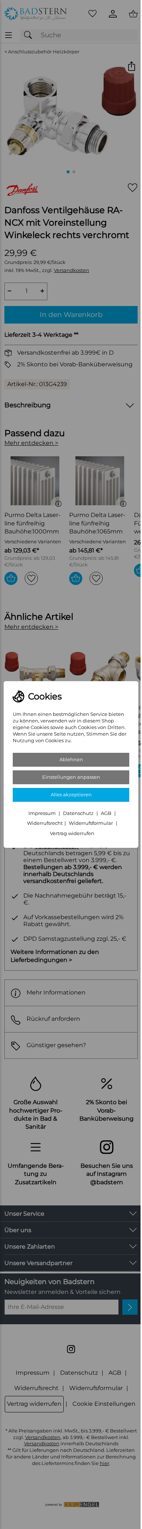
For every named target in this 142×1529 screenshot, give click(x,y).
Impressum (42, 813)
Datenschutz (79, 813)
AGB (107, 813)
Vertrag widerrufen (72, 833)
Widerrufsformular (91, 823)
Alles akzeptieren (71, 794)
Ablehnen (71, 759)
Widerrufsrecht (45, 823)
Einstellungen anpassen (71, 777)
